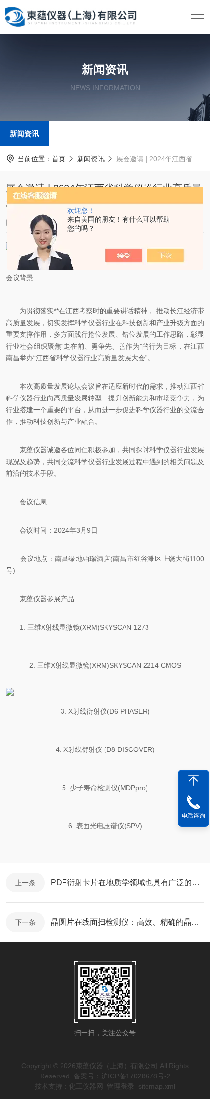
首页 (58, 159)
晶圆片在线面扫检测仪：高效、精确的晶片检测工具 (127, 922)
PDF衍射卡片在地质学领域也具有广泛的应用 (127, 882)
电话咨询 (193, 815)
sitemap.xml (156, 1086)
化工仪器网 (86, 1086)
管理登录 (120, 1086)
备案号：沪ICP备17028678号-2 (122, 1076)
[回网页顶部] (193, 780)
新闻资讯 (24, 133)
